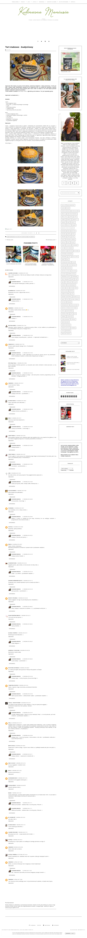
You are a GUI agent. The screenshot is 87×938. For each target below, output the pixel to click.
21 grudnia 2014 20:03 (28, 499)
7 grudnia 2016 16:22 (20, 817)
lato (72, 293)
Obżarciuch (11, 344)
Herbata (63, 219)
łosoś (63, 330)
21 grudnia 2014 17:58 (28, 335)
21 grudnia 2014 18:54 (21, 400)
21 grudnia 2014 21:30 (28, 589)
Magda (9, 792)
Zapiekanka (64, 256)
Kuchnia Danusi (12, 400)
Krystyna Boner (12, 325)
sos (75, 313)
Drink (75, 216)
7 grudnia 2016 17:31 (20, 824)
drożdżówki (75, 276)
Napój (69, 233)
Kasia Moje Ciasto (22, 91)
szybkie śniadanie (65, 319)
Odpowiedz (11, 276)
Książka (74, 225)
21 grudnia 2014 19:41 (16, 473)
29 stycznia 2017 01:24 (22, 854)
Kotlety (68, 225)
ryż (71, 313)
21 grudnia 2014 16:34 (20, 290)
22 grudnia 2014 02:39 (25, 650)
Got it (73, 933)
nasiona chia (76, 296)
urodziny (73, 319)
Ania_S (9, 722)
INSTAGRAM (47, 925)
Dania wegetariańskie (72, 213)
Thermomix (75, 245)
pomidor (69, 302)
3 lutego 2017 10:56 (17, 862)
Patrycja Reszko (12, 785)
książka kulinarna (66, 293)
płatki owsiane (69, 310)
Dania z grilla (65, 216)
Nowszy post (9, 239)
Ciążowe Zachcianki (13, 273)
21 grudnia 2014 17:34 (28, 281)
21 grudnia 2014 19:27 (20, 454)
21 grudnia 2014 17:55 (19, 344)
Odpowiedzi (12, 279)
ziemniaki (73, 327)
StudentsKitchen (12, 563)
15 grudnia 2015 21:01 (22, 778)
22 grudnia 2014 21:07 (28, 712)
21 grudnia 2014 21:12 (28, 580)
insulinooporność (71, 285)
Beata (9, 770)
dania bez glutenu (66, 270)
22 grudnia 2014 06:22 (28, 606)
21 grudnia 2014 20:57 (17, 544)
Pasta (69, 236)
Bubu (9, 418)
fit (66, 282)
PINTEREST (56, 925)
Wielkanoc (76, 250)
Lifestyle (35, 1)
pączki (63, 310)
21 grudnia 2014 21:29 (28, 554)
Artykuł (63, 205)
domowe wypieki (71, 273)
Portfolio (73, 1)
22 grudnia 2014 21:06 (28, 676)
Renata (10, 544)
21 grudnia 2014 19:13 (16, 418)
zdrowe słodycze (65, 327)
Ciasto (18, 236)
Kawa (68, 222)
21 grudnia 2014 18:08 (21, 363)
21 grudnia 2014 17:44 (21, 325)
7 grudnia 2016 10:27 (16, 792)
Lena (9, 473)
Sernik (63, 245)
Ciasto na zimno (25, 236)
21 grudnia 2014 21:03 (22, 563)
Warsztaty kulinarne (51, 1)
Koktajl (73, 222)
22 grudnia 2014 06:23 (28, 641)
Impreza (32, 236)
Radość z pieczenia (12, 598)
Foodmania (11, 508)
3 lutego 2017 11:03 (27, 870)
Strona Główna (15, 1)
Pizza (73, 236)
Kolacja (63, 225)
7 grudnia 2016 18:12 (17, 839)
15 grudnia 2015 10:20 (16, 770)
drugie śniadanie (65, 279)
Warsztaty (64, 250)
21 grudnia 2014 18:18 (28, 373)
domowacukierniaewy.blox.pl (15, 580)
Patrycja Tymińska (12, 854)
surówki (63, 316)
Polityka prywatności (63, 1)
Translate (71, 470)
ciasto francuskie (72, 265)
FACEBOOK (32, 925)
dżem (63, 282)
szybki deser (70, 316)
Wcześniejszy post (50, 239)
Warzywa (70, 250)
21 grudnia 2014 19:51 (19, 508)
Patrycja (10, 839)
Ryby (68, 242)
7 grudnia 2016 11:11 (27, 802)
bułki (67, 259)
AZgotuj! (10, 526)
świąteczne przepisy (66, 333)
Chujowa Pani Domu (13, 832)
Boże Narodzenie (11, 236)
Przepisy (23, 1)
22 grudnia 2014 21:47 (17, 722)
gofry (70, 282)
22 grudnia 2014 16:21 (23, 685)
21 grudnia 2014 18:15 (18, 383)
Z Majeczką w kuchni (13, 685)
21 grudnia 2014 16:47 (18, 308)
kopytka (71, 290)
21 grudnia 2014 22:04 (23, 598)
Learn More (68, 933)
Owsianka (64, 236)
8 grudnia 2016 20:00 (18, 847)
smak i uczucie (11, 763)
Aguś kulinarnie (12, 490)
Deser (71, 216)
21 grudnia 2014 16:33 (23, 273)
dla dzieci (64, 273)
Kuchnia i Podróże (12, 632)
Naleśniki (64, 233)
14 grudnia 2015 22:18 (20, 763)
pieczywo (64, 302)
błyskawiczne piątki (66, 262)
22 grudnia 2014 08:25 (24, 667)
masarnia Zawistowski (66, 296)
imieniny (63, 285)
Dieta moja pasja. (12, 363)
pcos (67, 299)
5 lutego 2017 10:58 (17, 879)
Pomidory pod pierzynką (73, 369)
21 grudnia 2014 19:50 (28, 464)
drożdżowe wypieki (66, 276)
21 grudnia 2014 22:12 (25, 615)
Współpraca (41, 1)
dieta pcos (74, 270)
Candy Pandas (11, 435)
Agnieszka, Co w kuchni (13, 650)
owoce (63, 299)
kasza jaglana (65, 290)
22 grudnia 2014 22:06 (28, 735)
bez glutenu (75, 256)
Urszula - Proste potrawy (14, 702)
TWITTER (39, 925)
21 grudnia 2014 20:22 (28, 535)
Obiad (73, 233)
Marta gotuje (11, 745)
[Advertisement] (43, 31)
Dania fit (63, 213)
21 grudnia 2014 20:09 (18, 526)
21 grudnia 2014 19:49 (28, 409)
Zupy (69, 256)
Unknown (10, 308)
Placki (63, 239)
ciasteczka (64, 265)
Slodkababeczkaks (12, 778)
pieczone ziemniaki (75, 299)
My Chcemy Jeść (11, 817)
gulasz (75, 282)
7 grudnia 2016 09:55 (21, 785)
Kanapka (63, 222)
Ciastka (63, 208)
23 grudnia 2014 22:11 (28, 754)
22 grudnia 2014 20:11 (26, 702)
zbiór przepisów (65, 322)
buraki (63, 259)
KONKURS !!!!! (75, 219)
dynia (76, 279)
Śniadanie (68, 330)
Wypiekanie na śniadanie (67, 253)
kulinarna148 (11, 290)
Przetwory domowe (70, 239)
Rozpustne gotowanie (13, 667)
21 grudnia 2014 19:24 (20, 435)
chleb (73, 262)
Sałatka (73, 242)
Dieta (29, 1)
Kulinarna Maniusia (16, 281)
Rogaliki (63, 242)
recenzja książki (65, 313)
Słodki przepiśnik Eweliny (14, 615)
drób (72, 279)
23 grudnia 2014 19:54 (20, 745)
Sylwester (68, 245)
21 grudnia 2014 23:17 (22, 632)
